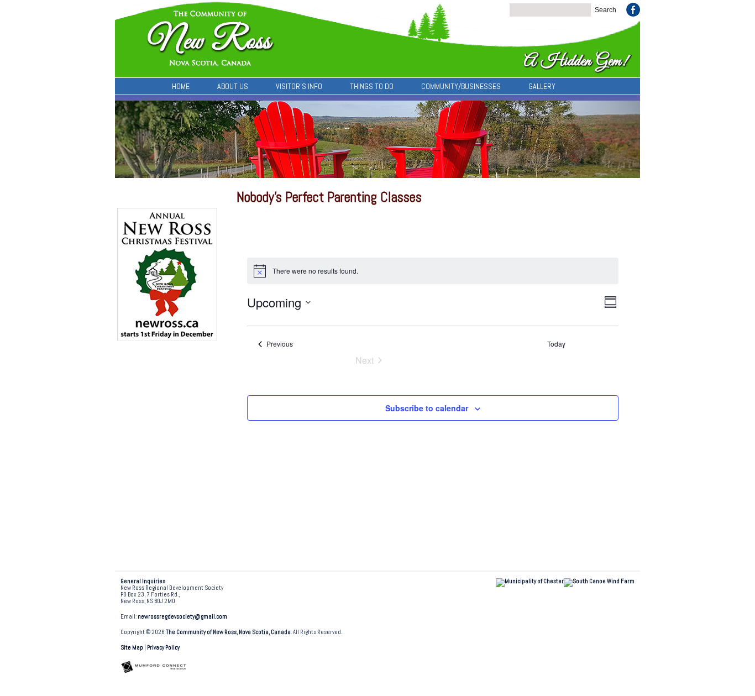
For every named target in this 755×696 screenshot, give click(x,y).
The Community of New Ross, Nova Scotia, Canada (228, 632)
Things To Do (372, 86)
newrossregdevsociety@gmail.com (182, 616)
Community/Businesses (461, 86)
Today (556, 343)
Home (181, 86)
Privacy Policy (163, 647)
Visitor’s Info (299, 86)
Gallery (541, 86)
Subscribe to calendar (426, 408)
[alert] (432, 271)
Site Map (131, 647)
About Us (232, 86)
